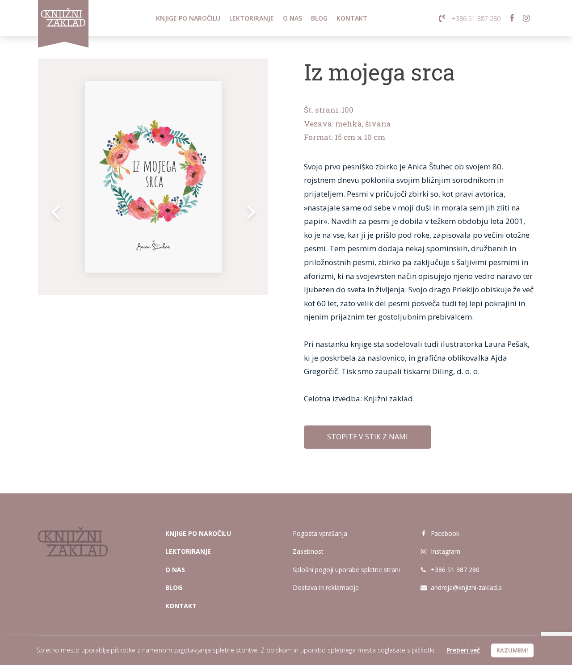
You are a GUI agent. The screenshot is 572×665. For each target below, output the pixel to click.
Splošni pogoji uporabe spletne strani (346, 569)
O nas (292, 18)
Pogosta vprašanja (320, 533)
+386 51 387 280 (454, 569)
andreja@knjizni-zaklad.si (467, 587)
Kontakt (351, 18)
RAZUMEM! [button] (512, 650)
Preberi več (463, 650)
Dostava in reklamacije (326, 587)
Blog (319, 18)
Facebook (444, 533)
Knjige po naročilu (188, 18)
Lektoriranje (251, 18)
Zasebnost (308, 551)
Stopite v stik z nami (367, 437)
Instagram (444, 551)
